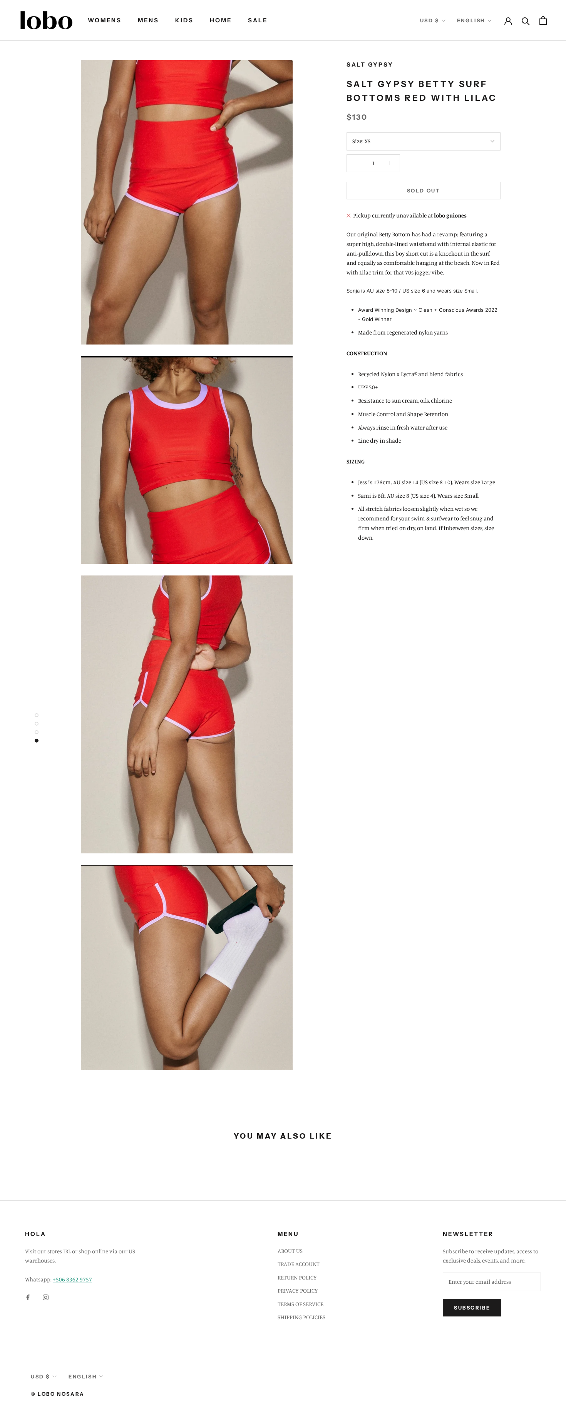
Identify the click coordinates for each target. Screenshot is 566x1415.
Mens (148, 20)
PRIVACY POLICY (298, 1290)
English (471, 20)
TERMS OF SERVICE (300, 1304)
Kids (184, 20)
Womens (105, 20)
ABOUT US (290, 1250)
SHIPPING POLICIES (301, 1317)
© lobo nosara (58, 1394)
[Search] (526, 21)
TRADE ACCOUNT (299, 1264)
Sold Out (423, 190)
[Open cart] (543, 20)
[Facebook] (28, 1297)
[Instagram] (46, 1297)
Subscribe (472, 1308)
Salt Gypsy (370, 64)
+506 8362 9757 (72, 1279)
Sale (258, 20)
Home (221, 20)
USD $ (429, 20)
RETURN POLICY (297, 1277)
